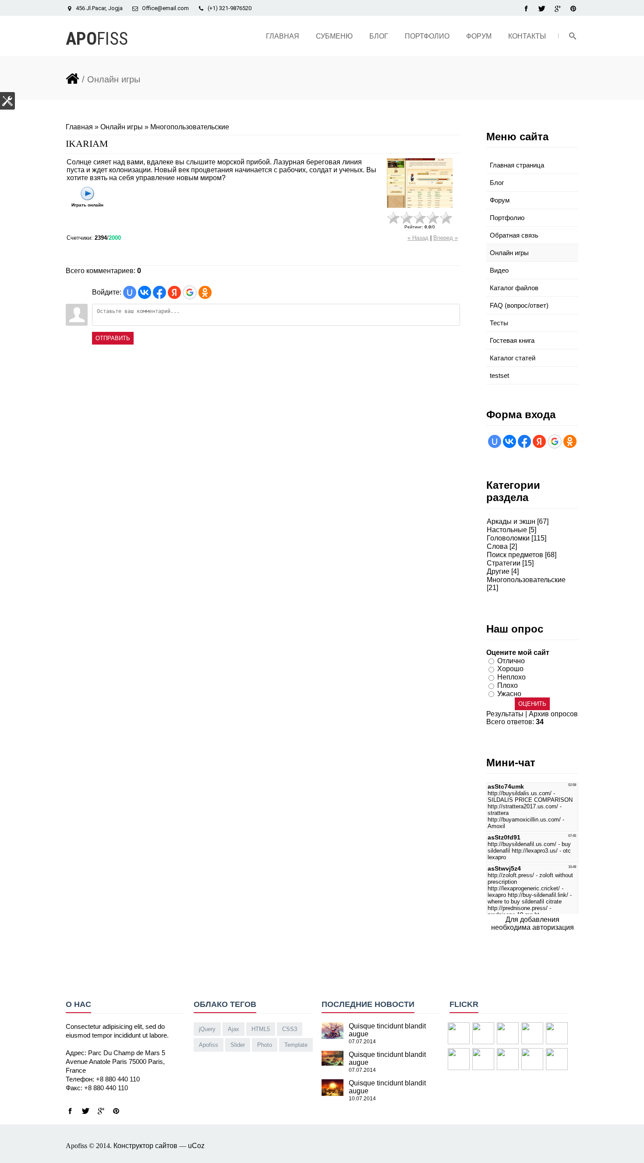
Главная (79, 127)
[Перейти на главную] (72, 77)
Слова (497, 546)
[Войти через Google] (190, 292)
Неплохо (511, 677)
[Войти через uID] (129, 292)
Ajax (233, 1029)
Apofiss (208, 1045)
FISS (97, 38)
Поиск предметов (515, 554)
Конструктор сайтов (145, 1145)
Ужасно (509, 693)
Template (296, 1045)
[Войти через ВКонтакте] (144, 292)
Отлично (511, 660)
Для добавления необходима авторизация (532, 923)
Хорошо (510, 668)
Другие (498, 571)
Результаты (505, 714)
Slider (237, 1045)
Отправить (113, 338)
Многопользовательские (189, 127)
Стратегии (503, 563)
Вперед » (445, 238)
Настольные (507, 529)
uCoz (196, 1145)
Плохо (507, 685)
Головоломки (508, 538)
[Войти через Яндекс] (174, 292)
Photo (264, 1045)
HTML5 (260, 1029)
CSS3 (289, 1029)
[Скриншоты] (420, 183)
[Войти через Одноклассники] (205, 292)
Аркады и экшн (511, 521)
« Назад (417, 238)
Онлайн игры (121, 127)
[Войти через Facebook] (159, 292)
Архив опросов (553, 714)
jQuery (207, 1029)
